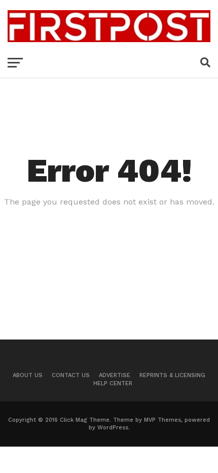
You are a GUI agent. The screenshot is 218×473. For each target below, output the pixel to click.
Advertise (114, 375)
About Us (28, 375)
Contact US (71, 375)
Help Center (112, 383)
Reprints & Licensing (172, 375)
